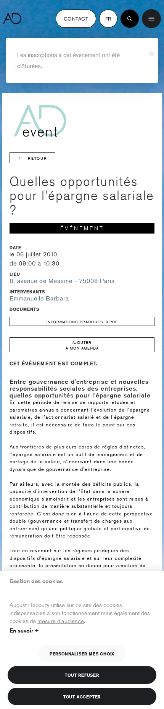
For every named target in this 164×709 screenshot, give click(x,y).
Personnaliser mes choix (82, 653)
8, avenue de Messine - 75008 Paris (62, 281)
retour (37, 158)
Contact (76, 19)
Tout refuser (82, 674)
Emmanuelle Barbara (39, 298)
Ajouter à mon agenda (82, 345)
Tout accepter (82, 696)
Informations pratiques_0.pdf (82, 321)
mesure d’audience (60, 620)
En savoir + (24, 630)
